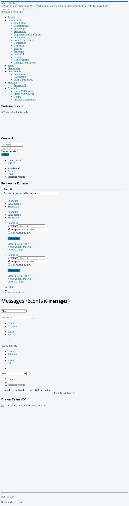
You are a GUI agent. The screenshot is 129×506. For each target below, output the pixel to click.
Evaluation (19, 45)
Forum (11, 65)
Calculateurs (20, 76)
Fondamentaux (21, 25)
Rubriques (13, 201)
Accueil (11, 17)
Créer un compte (16, 249)
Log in (5, 154)
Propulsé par (60, 393)
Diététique (19, 51)
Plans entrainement (23, 79)
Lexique (18, 57)
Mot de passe (14, 229)
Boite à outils (14, 71)
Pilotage (18, 48)
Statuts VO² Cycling (24, 94)
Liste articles (14, 68)
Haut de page (7, 496)
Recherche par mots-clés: (16, 193)
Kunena (71, 393)
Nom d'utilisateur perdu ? (20, 246)
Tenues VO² (20, 85)
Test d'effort (20, 31)
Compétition (20, 42)
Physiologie (19, 28)
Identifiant (13, 226)
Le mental (19, 54)
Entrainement (14, 20)
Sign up (11, 163)
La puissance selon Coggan (27, 34)
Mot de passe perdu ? (18, 244)
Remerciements (21, 59)
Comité (17, 96)
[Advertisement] (21, 123)
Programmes (20, 37)
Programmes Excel (23, 74)
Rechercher (13, 206)
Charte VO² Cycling (24, 91)
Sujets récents (14, 203)
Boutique (12, 82)
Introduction (20, 23)
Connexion (13, 238)
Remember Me (8, 151)
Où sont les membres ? (25, 99)
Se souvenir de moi (20, 232)
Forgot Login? (15, 160)
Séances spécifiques (24, 40)
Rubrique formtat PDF (25, 62)
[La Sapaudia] (14, 112)
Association (13, 88)
